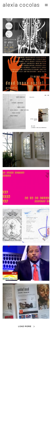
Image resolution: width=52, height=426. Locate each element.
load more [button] (24, 326)
